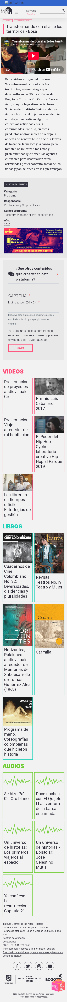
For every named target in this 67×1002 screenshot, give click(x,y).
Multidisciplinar (23, 21)
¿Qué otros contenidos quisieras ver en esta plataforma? (34, 273)
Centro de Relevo (12, 955)
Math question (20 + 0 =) (22, 302)
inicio (7, 21)
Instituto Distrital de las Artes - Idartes (23, 923)
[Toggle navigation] (16, 12)
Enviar (20, 348)
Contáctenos (9, 941)
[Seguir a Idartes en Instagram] (39, 966)
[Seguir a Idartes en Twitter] (28, 966)
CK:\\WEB (31, 11)
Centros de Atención (14, 938)
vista (17, 396)
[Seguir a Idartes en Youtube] (50, 966)
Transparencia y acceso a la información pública (29, 948)
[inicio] (6, 10)
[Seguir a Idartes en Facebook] (17, 966)
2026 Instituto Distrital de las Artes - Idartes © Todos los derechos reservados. (33, 995)
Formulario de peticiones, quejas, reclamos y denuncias (33, 952)
